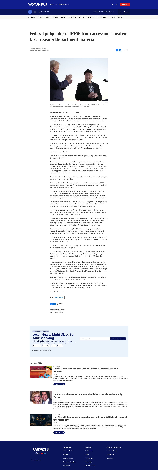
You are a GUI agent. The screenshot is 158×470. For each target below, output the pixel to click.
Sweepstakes (66, 465)
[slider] (37, 12)
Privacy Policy (88, 462)
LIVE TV (117, 4)
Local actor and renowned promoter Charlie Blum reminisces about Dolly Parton (87, 396)
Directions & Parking (112, 450)
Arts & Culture (56, 366)
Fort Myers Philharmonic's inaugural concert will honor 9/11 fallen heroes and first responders (90, 418)
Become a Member (68, 450)
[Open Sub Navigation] (36, 17)
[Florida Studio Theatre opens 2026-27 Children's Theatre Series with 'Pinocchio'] (41, 372)
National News (59, 297)
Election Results (117, 17)
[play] (30, 12)
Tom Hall (55, 374)
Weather (56, 17)
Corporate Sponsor (68, 458)
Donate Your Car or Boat (69, 462)
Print (126, 50)
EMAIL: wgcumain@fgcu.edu (114, 447)
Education (72, 17)
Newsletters (110, 458)
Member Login (102, 17)
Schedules (31, 17)
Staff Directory (89, 450)
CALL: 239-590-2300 (90, 465)
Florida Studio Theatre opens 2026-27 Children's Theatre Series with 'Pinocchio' (85, 370)
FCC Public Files (89, 458)
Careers (87, 454)
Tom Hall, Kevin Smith (58, 400)
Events (81, 17)
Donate (125, 4)
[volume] (35, 12)
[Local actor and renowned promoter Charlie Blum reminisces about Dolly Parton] (41, 397)
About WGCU (88, 447)
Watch (48, 17)
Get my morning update (118, 339)
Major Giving (66, 454)
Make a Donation (67, 447)
